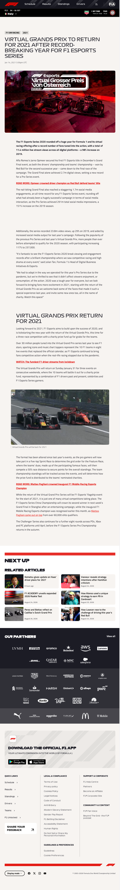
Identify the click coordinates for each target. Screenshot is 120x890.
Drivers (81, 4)
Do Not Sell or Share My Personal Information (56, 834)
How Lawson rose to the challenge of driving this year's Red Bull (96, 612)
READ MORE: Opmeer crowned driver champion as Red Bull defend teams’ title (58, 183)
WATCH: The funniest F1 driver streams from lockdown (45, 362)
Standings (64, 4)
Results (46, 4)
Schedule (30, 4)
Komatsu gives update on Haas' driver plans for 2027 (40, 578)
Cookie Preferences (54, 855)
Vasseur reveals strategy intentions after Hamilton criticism (94, 579)
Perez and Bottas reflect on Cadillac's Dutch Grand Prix (38, 611)
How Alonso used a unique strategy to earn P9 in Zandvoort (94, 596)
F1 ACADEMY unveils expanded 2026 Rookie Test (40, 595)
